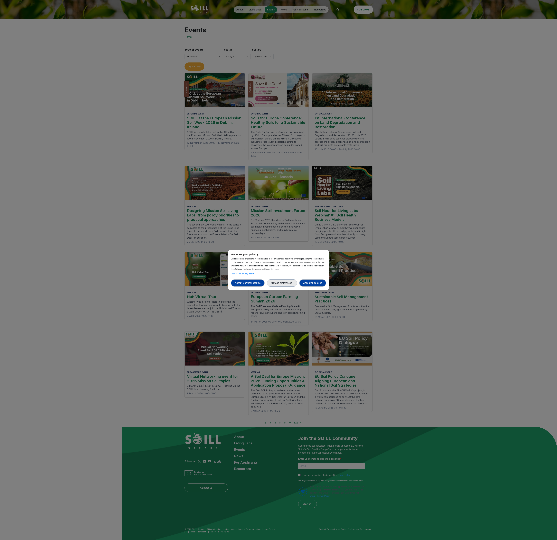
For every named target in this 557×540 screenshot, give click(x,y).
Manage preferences (282, 283)
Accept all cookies (312, 283)
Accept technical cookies (248, 283)
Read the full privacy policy (243, 274)
